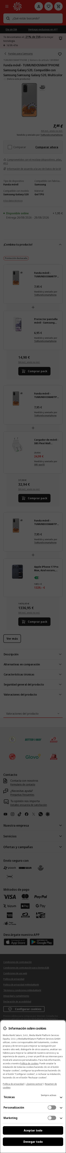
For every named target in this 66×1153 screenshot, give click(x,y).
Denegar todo (33, 1142)
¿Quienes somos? (34, 1083)
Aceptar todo (33, 1130)
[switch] (52, 1107)
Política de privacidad (13, 1083)
